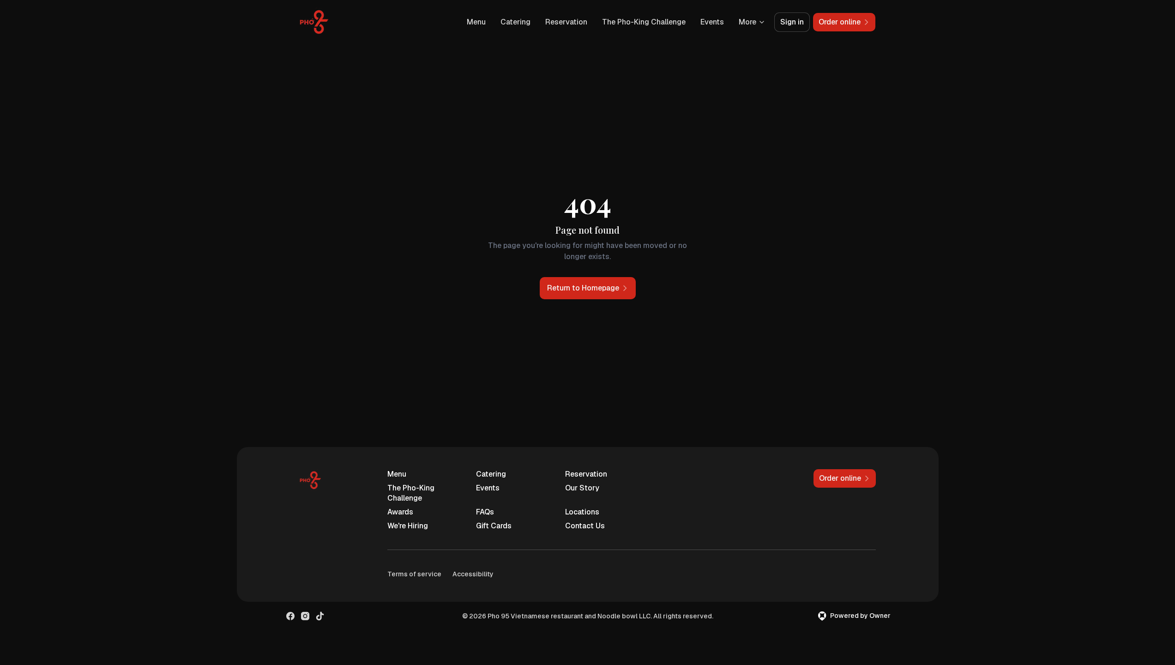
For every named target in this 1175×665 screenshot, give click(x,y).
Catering (515, 22)
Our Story (582, 488)
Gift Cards (494, 526)
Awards (400, 512)
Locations (582, 512)
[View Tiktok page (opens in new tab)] (319, 616)
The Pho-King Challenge (644, 22)
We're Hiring (407, 526)
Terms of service (414, 574)
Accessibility (473, 574)
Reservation (566, 22)
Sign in (792, 22)
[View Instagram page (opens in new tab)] (305, 616)
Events (712, 22)
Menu (476, 22)
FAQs (485, 512)
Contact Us (585, 526)
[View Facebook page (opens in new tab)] (290, 616)
